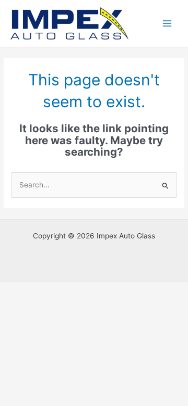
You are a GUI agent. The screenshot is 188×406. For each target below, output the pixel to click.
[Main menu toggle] (167, 23)
